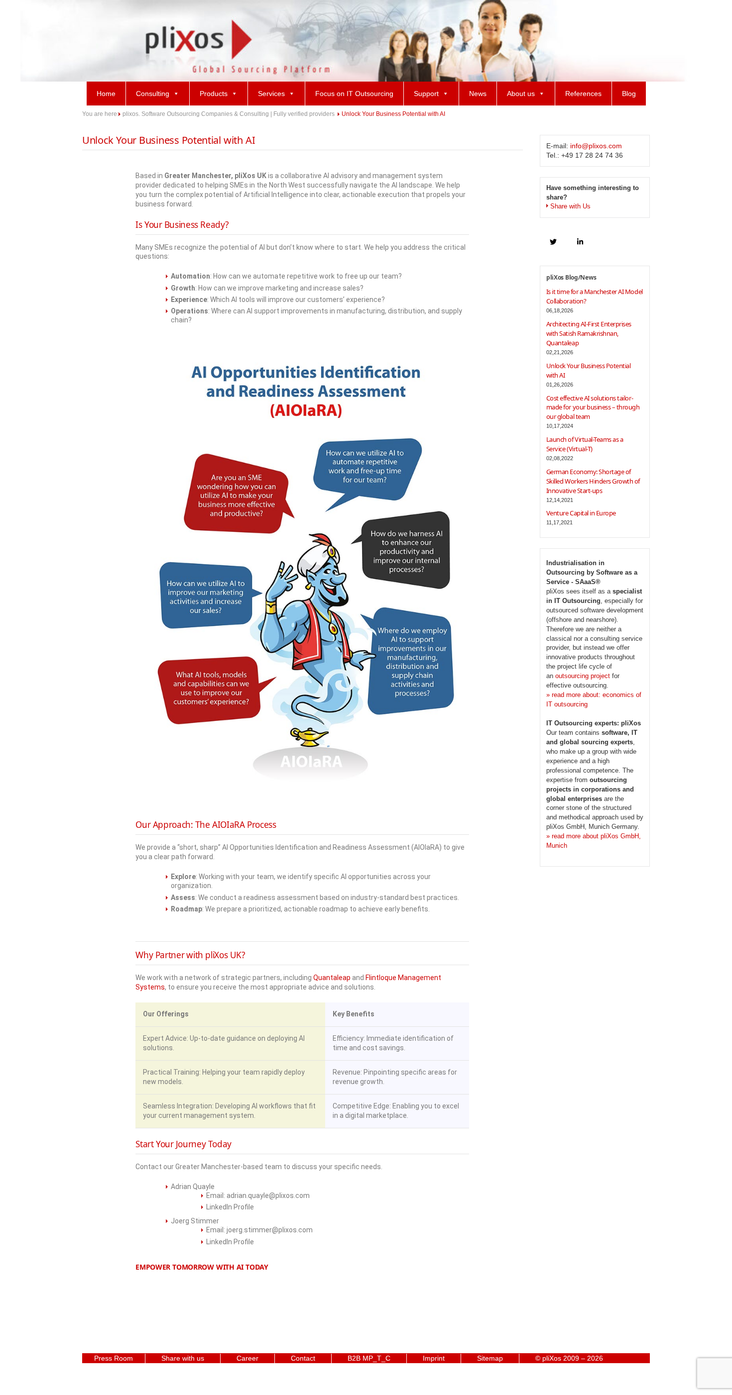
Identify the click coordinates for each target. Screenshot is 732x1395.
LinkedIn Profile (230, 1207)
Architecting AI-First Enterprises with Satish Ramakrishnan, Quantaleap (588, 333)
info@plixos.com (596, 146)
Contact (303, 1358)
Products (214, 94)
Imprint (434, 1358)
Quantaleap (332, 978)
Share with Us (570, 206)
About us (521, 94)
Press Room (113, 1358)
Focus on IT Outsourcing (354, 94)
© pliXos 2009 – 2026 (569, 1358)
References (583, 94)
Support (426, 94)
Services (271, 94)
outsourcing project (582, 676)
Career (247, 1358)
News (478, 94)
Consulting (152, 94)
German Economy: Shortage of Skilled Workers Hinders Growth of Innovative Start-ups (593, 481)
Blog (629, 94)
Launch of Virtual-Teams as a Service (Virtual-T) (584, 444)
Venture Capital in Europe (581, 512)
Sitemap (490, 1358)
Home (106, 94)
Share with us (182, 1358)
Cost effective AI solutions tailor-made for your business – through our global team (593, 407)
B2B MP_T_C (369, 1358)
